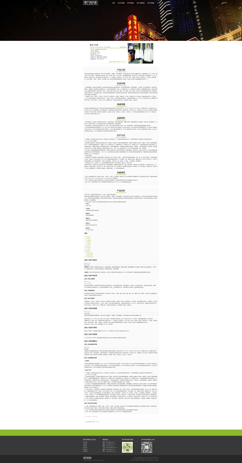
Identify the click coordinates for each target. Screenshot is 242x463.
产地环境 (88, 238)
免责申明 (85, 451)
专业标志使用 (90, 256)
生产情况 (88, 247)
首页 (113, 3)
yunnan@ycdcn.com (110, 444)
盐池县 (102, 194)
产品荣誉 (88, 249)
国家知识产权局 (140, 457)
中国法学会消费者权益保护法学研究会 (141, 458)
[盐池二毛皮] (121, 263)
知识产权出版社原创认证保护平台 (152, 457)
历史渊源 (88, 246)
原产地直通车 (141, 3)
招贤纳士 (85, 445)
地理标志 (88, 251)
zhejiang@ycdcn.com (110, 451)
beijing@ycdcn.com (110, 442)
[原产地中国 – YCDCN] (89, 2)
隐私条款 (85, 449)
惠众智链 (134, 460)
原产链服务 (130, 3)
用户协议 (85, 447)
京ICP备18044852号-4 (101, 460)
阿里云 (157, 460)
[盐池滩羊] (121, 347)
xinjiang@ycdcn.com (110, 449)
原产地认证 (119, 61)
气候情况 (89, 244)
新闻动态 (85, 444)
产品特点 (88, 236)
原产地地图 (121, 3)
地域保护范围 (90, 253)
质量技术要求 (90, 255)
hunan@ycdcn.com (110, 445)
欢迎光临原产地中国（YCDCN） (92, 421)
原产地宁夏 (122, 47)
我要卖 (114, 61)
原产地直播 (151, 3)
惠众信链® (151, 460)
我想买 (110, 61)
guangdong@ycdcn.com (111, 447)
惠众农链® (142, 460)
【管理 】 (107, 47)
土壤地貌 (89, 240)
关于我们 (85, 442)
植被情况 (89, 242)
